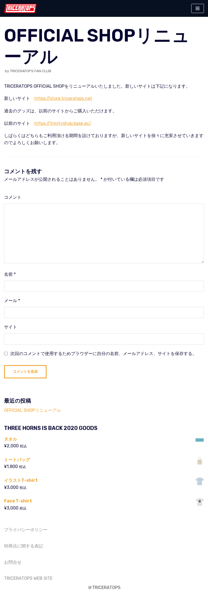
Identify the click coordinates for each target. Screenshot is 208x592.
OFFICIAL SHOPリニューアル (32, 410)
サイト (10, 327)
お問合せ (12, 562)
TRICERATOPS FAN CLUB (30, 71)
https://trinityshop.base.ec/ (62, 123)
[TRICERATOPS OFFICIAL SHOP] (20, 8)
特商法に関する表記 (23, 546)
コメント (12, 197)
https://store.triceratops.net (63, 98)
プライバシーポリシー (25, 529)
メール (12, 300)
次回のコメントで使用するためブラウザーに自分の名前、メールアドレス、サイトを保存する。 (103, 353)
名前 (10, 274)
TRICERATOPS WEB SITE (28, 578)
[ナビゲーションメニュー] (197, 8)
